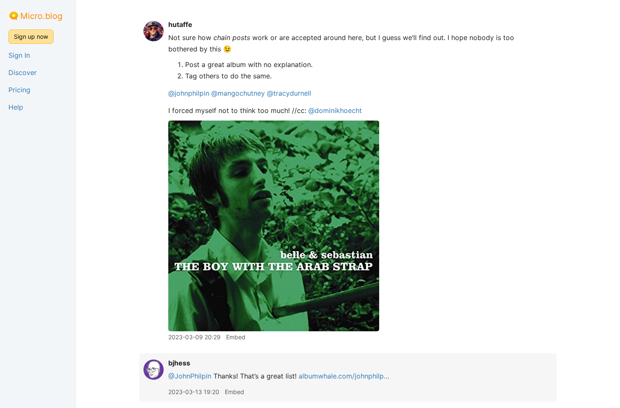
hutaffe (180, 24)
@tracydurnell (289, 93)
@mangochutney (238, 93)
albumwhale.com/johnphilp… (344, 376)
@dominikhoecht (335, 110)
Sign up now (31, 36)
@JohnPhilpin (189, 376)
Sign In (19, 55)
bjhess (179, 363)
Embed (235, 337)
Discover (22, 72)
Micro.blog (41, 16)
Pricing (19, 90)
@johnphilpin (188, 93)
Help (15, 107)
